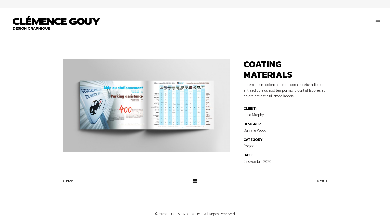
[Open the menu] (378, 20)
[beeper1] (146, 105)
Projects (250, 146)
